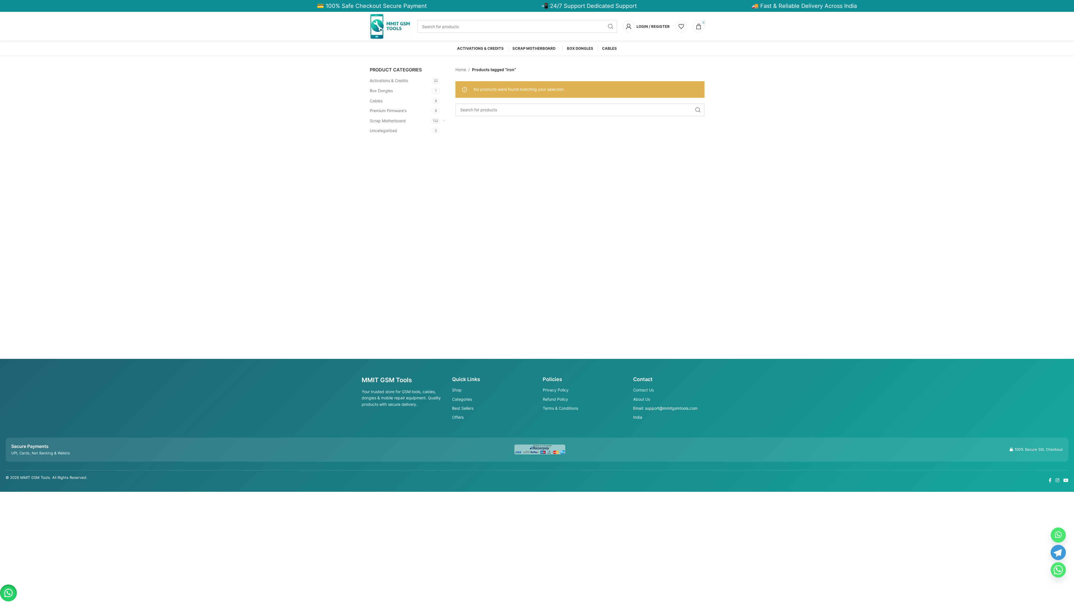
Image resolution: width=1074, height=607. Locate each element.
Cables (376, 100)
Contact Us (643, 390)
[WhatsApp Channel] (1058, 535)
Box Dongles (381, 90)
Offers (458, 417)
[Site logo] (391, 26)
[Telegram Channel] (1058, 552)
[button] (8, 593)
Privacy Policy (556, 390)
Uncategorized (383, 130)
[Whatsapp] (1058, 569)
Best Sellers (462, 408)
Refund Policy (555, 399)
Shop (457, 390)
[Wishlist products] (681, 26)
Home (460, 69)
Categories (462, 399)
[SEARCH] (610, 26)
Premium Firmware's (388, 110)
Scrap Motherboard (388, 120)
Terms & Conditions (560, 408)
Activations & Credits (389, 80)
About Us (641, 399)
